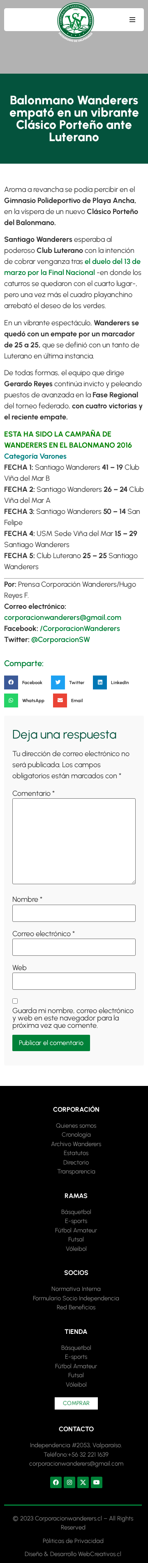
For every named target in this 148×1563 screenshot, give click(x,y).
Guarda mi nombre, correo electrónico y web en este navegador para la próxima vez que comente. (73, 1018)
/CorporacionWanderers (80, 628)
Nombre (27, 899)
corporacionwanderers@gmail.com (62, 617)
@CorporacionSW (60, 639)
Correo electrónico (43, 933)
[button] (132, 19)
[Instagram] (69, 1482)
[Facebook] (56, 1482)
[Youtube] (96, 1482)
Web (19, 967)
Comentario (33, 793)
